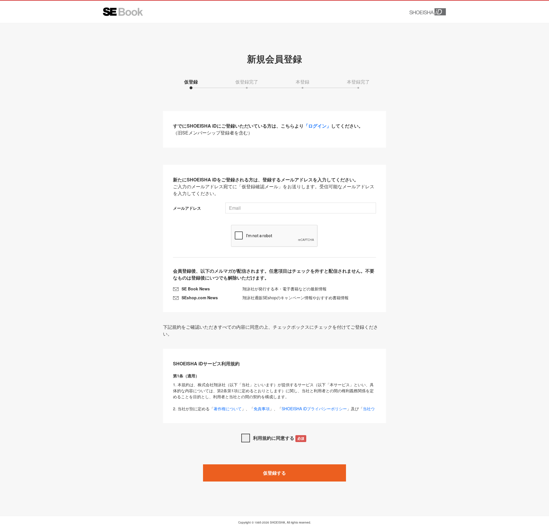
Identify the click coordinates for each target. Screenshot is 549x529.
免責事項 (262, 408)
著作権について (228, 408)
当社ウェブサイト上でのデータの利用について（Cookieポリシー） (274, 411)
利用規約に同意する (278, 438)
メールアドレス (187, 208)
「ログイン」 (317, 125)
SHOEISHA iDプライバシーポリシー (314, 408)
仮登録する (274, 472)
